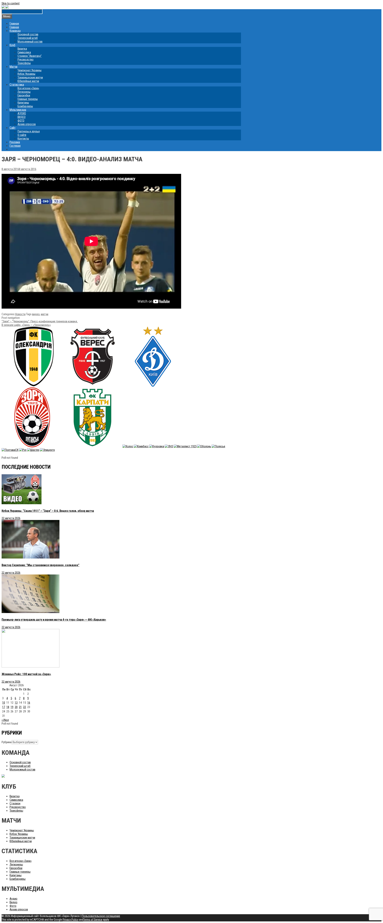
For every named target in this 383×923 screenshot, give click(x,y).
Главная (14, 23)
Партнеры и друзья (29, 131)
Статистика (17, 84)
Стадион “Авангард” (30, 55)
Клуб (12, 45)
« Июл (5, 720)
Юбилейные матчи (28, 81)
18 (7, 707)
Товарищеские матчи (30, 77)
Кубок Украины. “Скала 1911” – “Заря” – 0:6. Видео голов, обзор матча (48, 511)
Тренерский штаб (28, 38)
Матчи (13, 66)
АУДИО (22, 113)
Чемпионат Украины (29, 70)
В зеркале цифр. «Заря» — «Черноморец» (26, 325)
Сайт (13, 128)
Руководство (26, 59)
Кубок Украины (26, 73)
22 (24, 707)
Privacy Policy (70, 919)
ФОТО (21, 120)
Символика (24, 52)
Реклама (15, 142)
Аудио (13, 898)
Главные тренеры (28, 99)
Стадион (15, 803)
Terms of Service (92, 919)
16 (28, 702)
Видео (13, 902)
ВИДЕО (22, 117)
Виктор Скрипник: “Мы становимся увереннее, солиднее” (40, 565)
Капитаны (23, 102)
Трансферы (24, 63)
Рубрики (7, 742)
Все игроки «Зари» (28, 88)
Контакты (23, 138)
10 (3, 702)
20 (16, 707)
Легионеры (24, 91)
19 (12, 707)
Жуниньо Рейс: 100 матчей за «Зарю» (26, 674)
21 (20, 707)
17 (3, 707)
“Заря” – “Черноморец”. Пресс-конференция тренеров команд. (40, 321)
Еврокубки (24, 95)
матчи (44, 314)
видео (36, 314)
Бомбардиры (25, 106)
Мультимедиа (18, 110)
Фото (13, 906)
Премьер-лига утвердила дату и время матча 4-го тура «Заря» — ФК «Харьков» (54, 619)
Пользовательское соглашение (101, 916)
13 (16, 702)
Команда (15, 31)
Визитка (22, 48)
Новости (20, 314)
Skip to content (11, 3)
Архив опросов (27, 124)
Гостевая (15, 146)
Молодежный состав (30, 41)
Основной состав (28, 34)
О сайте (22, 135)
